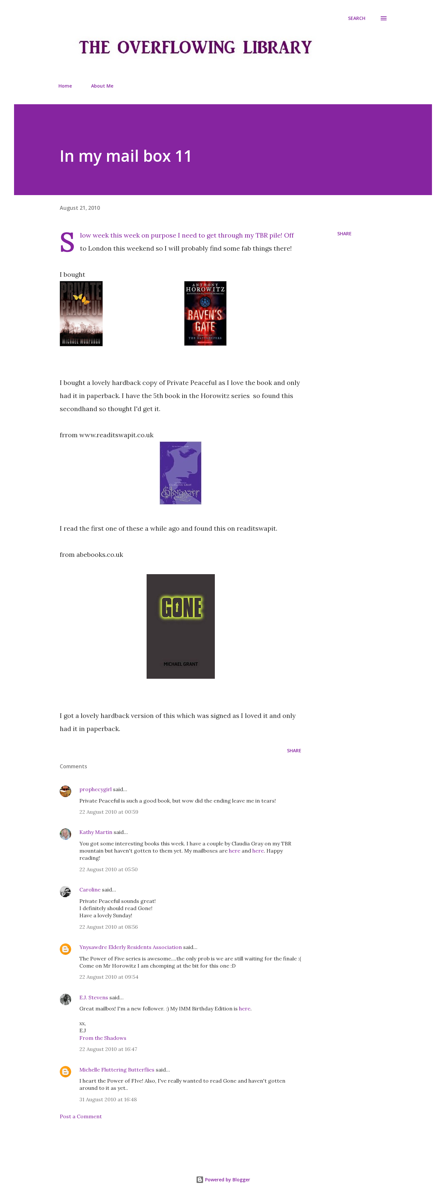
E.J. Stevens (93, 997)
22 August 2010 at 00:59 (108, 811)
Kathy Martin (95, 832)
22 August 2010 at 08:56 (108, 926)
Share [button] (344, 233)
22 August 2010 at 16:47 (108, 1049)
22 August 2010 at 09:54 (108, 976)
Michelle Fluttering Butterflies (116, 1069)
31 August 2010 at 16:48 (108, 1099)
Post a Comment (81, 1116)
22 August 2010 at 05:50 (108, 869)
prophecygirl (95, 789)
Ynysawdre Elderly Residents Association (130, 947)
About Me (102, 86)
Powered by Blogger (227, 1179)
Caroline (90, 889)
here (234, 850)
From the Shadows (102, 1038)
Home (65, 86)
